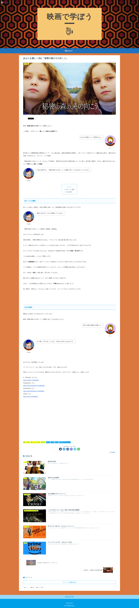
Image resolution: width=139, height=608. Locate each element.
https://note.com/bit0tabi (30, 396)
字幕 (53, 442)
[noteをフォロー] (75, 449)
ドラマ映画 (27, 442)
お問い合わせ (69, 603)
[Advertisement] (69, 420)
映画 (44, 442)
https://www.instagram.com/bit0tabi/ (34, 385)
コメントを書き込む (69, 582)
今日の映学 (69, 192)
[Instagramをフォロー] (71, 449)
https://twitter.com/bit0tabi (31, 380)
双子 (48, 442)
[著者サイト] (60, 449)
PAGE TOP (70, 597)
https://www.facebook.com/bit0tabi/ (33, 391)
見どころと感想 (70, 189)
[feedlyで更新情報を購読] (78, 449)
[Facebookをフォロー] (67, 449)
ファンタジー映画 (36, 442)
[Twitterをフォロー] (64, 449)
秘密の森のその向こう (65, 442)
